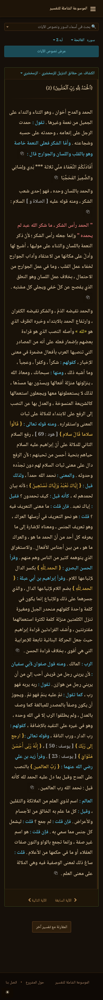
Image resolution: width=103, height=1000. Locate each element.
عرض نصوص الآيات (51, 51)
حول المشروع (35, 982)
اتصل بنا (11, 982)
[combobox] (51, 27)
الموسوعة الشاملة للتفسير (72, 982)
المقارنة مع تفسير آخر (51, 927)
